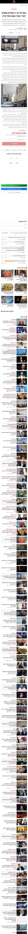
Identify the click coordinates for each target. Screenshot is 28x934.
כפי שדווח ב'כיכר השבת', (22, 66)
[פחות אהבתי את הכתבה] (11, 158)
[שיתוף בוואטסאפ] (19, 33)
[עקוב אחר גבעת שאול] (4, 150)
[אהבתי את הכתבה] (17, 158)
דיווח (5, 239)
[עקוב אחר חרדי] (17, 150)
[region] (14, 95)
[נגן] (14, 95)
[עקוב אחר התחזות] (11, 150)
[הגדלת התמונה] (25, 37)
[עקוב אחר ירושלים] (22, 150)
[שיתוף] (16, 33)
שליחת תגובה (4, 233)
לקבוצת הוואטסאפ (13, 185)
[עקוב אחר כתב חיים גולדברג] (16, 28)
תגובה (2, 239)
